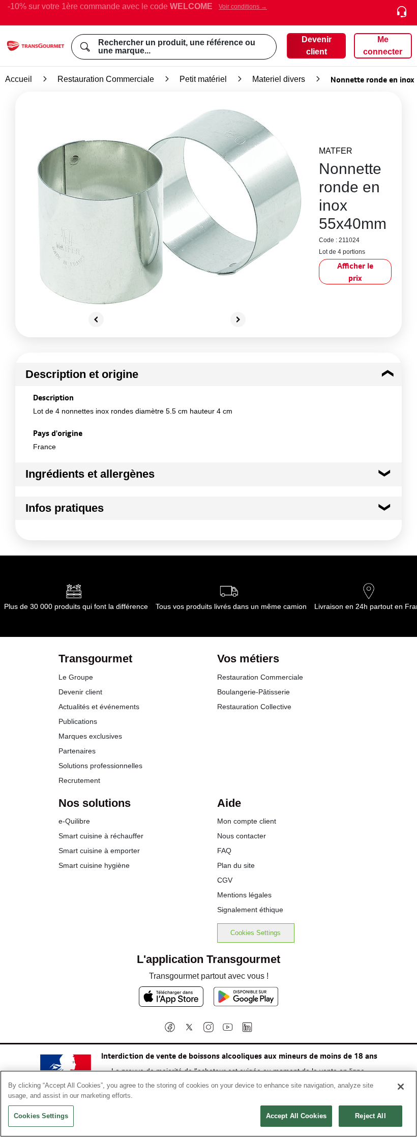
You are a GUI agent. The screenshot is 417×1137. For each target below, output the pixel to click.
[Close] (401, 1086)
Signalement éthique (250, 910)
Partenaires (77, 751)
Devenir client (80, 692)
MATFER (335, 151)
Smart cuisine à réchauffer (100, 836)
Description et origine (81, 374)
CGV (224, 880)
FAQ (224, 851)
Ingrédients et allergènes (90, 474)
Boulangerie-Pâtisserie (253, 692)
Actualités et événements (98, 707)
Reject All (370, 1116)
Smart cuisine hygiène (94, 865)
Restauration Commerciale (105, 79)
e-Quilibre (74, 821)
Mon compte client (246, 821)
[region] (208, 1103)
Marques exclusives (90, 736)
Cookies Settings (255, 933)
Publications (77, 721)
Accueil (18, 79)
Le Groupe (75, 677)
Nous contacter (241, 836)
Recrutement (79, 780)
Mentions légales (244, 895)
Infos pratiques (64, 508)
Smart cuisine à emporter (99, 851)
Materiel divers (278, 79)
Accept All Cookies (296, 1116)
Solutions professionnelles (100, 766)
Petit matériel (203, 79)
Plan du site (236, 865)
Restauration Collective (254, 707)
